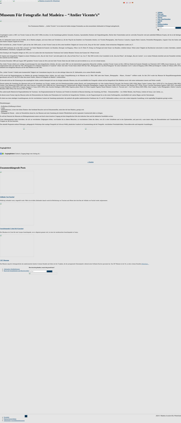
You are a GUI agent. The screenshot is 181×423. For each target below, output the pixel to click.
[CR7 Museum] (17, 245)
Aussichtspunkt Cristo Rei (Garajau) (11, 228)
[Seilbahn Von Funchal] (17, 182)
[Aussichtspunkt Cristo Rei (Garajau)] (17, 214)
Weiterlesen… (145, 264)
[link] (12, 269)
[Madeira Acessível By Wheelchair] (49, 1)
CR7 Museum (4, 260)
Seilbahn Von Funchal (7, 197)
